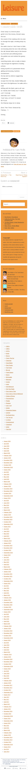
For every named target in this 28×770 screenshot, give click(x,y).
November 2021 (8, 576)
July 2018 (6, 671)
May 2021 (6, 590)
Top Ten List (9, 417)
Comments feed (9, 310)
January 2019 (7, 657)
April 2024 (6, 507)
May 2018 (6, 675)
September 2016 (8, 716)
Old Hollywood (10, 386)
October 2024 (7, 493)
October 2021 (7, 578)
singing (8, 408)
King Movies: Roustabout (11, 217)
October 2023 (7, 522)
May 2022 (6, 562)
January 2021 (7, 600)
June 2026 (6, 446)
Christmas (8, 360)
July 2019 (6, 642)
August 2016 (7, 718)
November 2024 (8, 491)
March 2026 (7, 453)
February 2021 (7, 597)
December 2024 (8, 488)
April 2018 (6, 678)
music (7, 384)
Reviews (8, 403)
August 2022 (7, 555)
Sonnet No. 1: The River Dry (6, 174)
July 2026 (6, 443)
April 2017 (6, 702)
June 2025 (6, 474)
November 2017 (8, 687)
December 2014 (8, 737)
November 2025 (8, 462)
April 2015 (6, 728)
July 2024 (6, 500)
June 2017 (6, 697)
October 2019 (7, 635)
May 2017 (6, 699)
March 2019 (7, 652)
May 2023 (6, 533)
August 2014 (7, 747)
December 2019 (8, 630)
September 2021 (8, 581)
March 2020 (7, 623)
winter (7, 427)
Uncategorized (7, 131)
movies (8, 382)
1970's (8, 351)
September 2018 (8, 666)
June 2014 (6, 751)
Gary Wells (14, 23)
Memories (8, 379)
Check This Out (10, 358)
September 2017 (8, 692)
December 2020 (8, 602)
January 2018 (7, 683)
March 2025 (7, 481)
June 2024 (6, 503)
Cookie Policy (8, 763)
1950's (8, 346)
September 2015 (8, 721)
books (7, 353)
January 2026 (7, 458)
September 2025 (8, 467)
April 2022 (6, 564)
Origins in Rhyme (10, 396)
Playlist (8, 401)
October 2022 (7, 550)
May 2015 (6, 725)
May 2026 (6, 448)
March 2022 (7, 567)
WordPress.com (9, 312)
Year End (8, 429)
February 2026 (7, 455)
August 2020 (7, 612)
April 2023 (6, 536)
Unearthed (9, 424)
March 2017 (7, 704)
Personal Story (10, 398)
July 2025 (6, 472)
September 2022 (8, 552)
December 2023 (8, 517)
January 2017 (7, 709)
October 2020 (7, 607)
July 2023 (6, 529)
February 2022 (7, 569)
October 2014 (7, 742)
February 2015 (7, 732)
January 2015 (7, 735)
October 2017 (7, 690)
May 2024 (6, 505)
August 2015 (7, 723)
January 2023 (7, 543)
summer (8, 412)
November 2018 (8, 661)
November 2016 (8, 711)
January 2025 (7, 486)
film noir (8, 370)
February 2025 (7, 484)
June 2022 (6, 559)
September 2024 (8, 495)
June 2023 (6, 531)
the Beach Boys (10, 415)
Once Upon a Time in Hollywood (14, 393)
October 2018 (7, 664)
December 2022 (8, 545)
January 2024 (7, 514)
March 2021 (7, 595)
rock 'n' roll (8, 405)
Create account (9, 304)
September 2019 (8, 638)
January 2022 (7, 571)
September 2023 (8, 524)
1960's (8, 348)
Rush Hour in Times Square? (21, 174)
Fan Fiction (9, 367)
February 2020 (7, 626)
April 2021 (6, 593)
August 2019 (7, 640)
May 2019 (6, 647)
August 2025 (7, 469)
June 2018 (6, 673)
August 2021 (7, 583)
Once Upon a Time (11, 391)
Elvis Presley (9, 365)
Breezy (8, 356)
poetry (17, 131)
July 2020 (6, 614)
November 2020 (8, 604)
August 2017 (7, 694)
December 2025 (8, 460)
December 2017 (8, 685)
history (8, 374)
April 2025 (6, 479)
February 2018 (7, 680)
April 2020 (6, 621)
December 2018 (8, 659)
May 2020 (6, 619)
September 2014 (8, 744)
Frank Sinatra (9, 372)
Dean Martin (9, 363)
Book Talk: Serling (9, 228)
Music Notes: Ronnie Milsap (12, 225)
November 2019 (8, 633)
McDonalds (9, 377)
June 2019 (6, 645)
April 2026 (6, 450)
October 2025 (7, 465)
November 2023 (8, 519)
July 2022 (6, 557)
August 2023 (7, 526)
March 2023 (7, 538)
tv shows (8, 419)
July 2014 (6, 749)
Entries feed (8, 308)
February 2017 (7, 706)
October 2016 (7, 713)
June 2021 (6, 588)
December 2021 (8, 574)
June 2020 (6, 616)
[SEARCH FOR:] (14, 204)
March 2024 (7, 510)
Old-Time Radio (10, 389)
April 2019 (6, 649)
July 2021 (6, 585)
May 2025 (6, 477)
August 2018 (7, 668)
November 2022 (8, 548)
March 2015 (7, 730)
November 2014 (8, 739)
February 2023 (7, 540)
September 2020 (8, 609)
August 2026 (7, 441)
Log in (6, 306)
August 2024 (7, 498)
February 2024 (7, 512)
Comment (22, 197)
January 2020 (7, 628)
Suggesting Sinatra (11, 410)
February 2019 (7, 654)
